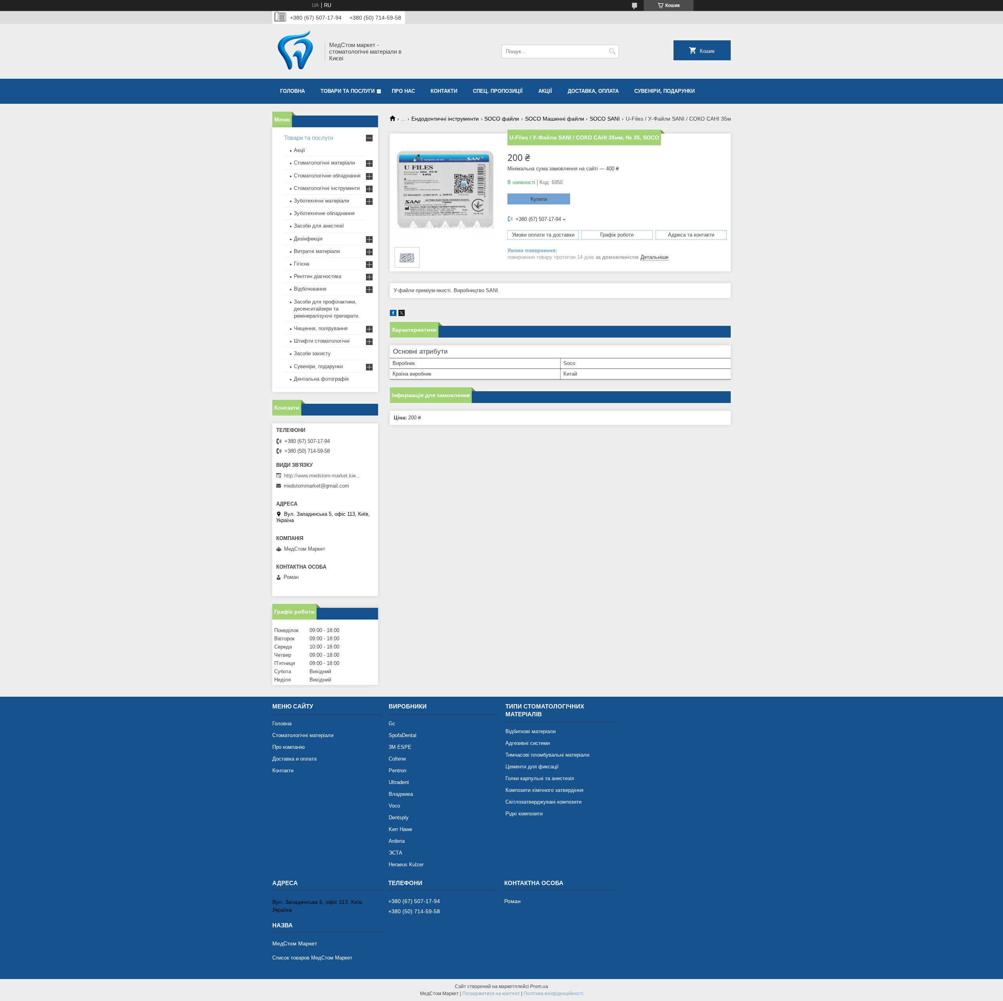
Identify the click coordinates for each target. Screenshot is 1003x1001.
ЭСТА (395, 853)
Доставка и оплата (294, 759)
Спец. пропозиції (498, 91)
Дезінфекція (308, 239)
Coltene (397, 759)
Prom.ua (539, 986)
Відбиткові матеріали (530, 731)
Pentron (397, 770)
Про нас (403, 91)
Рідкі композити (524, 814)
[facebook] (393, 314)
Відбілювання (310, 289)
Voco (394, 806)
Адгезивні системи (527, 743)
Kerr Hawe (400, 829)
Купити (538, 199)
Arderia (397, 841)
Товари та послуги (347, 91)
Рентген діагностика (317, 276)
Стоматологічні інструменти (327, 188)
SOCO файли (501, 119)
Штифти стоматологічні (321, 341)
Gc (392, 723)
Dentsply (399, 817)
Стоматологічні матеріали (324, 163)
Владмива (401, 794)
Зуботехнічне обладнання (324, 213)
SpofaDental (402, 735)
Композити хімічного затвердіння (544, 790)
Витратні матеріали (317, 251)
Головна (292, 91)
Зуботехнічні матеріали (321, 201)
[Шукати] (612, 51)
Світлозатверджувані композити (543, 802)
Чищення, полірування (321, 328)
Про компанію (288, 747)
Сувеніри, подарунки (664, 91)
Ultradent (399, 782)
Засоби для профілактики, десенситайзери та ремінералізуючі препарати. (327, 309)
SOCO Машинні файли (554, 119)
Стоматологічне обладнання (327, 176)
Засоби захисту (312, 353)
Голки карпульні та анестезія (539, 778)
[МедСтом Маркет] (295, 51)
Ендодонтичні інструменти (445, 119)
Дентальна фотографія (321, 379)
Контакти (444, 91)
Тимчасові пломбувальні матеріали (547, 755)
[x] (401, 314)
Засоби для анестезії (319, 226)
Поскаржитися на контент (491, 993)
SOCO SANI (605, 119)
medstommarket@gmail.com (316, 486)
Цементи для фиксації (532, 767)
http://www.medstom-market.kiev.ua (323, 476)
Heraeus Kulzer (406, 864)
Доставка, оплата (593, 91)
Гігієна (301, 264)
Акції (545, 91)
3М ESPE (400, 747)
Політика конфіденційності (553, 993)
